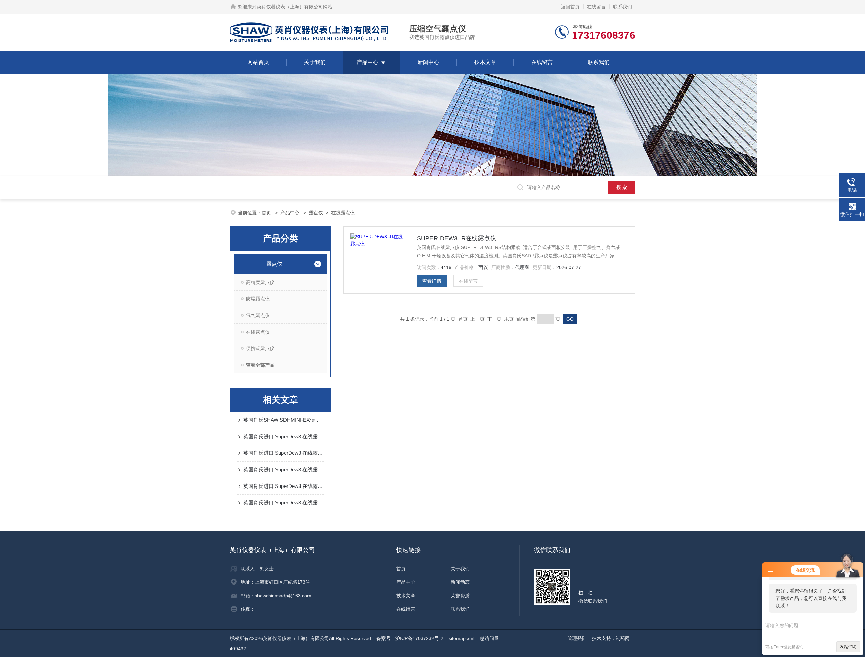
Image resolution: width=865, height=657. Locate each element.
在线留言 (596, 6)
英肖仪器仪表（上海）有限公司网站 (294, 6)
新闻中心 (428, 62)
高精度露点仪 (260, 282)
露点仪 (316, 212)
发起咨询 (848, 646)
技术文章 (485, 62)
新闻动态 (460, 582)
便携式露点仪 (260, 348)
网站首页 (258, 62)
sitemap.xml (461, 638)
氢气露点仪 (258, 315)
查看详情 (431, 281)
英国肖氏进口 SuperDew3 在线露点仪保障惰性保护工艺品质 (283, 486)
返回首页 (570, 6)
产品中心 (367, 62)
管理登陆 (577, 638)
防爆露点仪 (258, 298)
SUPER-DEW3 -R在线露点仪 (456, 238)
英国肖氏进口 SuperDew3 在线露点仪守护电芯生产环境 (283, 453)
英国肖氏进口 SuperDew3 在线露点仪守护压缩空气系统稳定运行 (283, 502)
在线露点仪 (343, 212)
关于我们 (315, 62)
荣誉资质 (460, 595)
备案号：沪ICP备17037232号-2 (409, 638)
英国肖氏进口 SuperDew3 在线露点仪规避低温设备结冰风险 (283, 469)
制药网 (623, 638)
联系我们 (622, 6)
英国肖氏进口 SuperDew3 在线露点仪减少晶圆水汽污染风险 (283, 436)
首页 (267, 212)
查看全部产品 (260, 365)
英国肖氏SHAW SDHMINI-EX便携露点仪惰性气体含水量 (283, 420)
